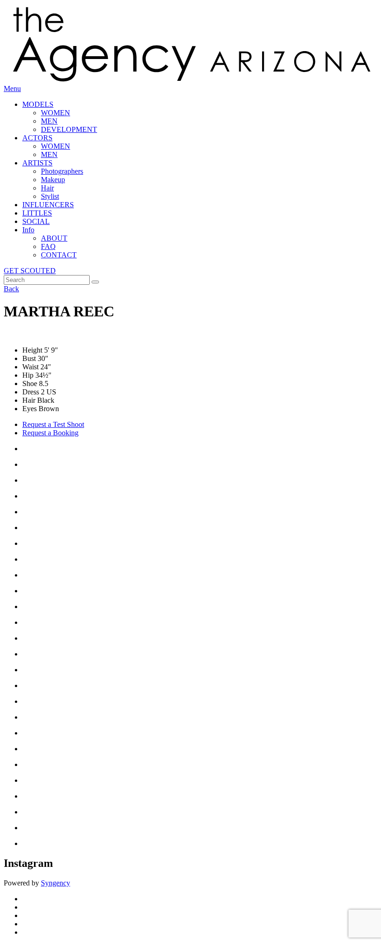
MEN (49, 121)
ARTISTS (37, 163)
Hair (47, 188)
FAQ (48, 246)
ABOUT (54, 238)
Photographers (62, 171)
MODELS (37, 104)
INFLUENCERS (48, 205)
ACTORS (37, 138)
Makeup (53, 180)
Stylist (50, 196)
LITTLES (37, 213)
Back (11, 289)
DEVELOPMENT (69, 129)
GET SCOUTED (30, 271)
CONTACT (59, 255)
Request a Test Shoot (53, 424)
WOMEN (55, 113)
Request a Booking (50, 433)
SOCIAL (36, 221)
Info (28, 230)
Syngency (55, 883)
